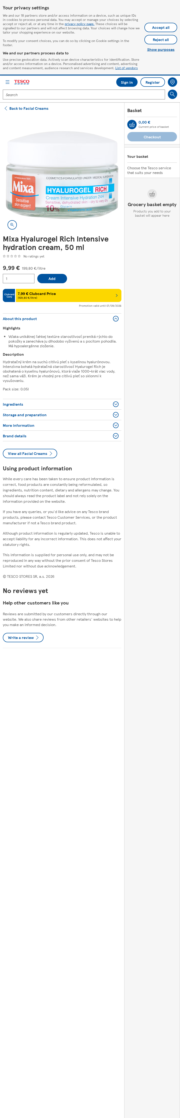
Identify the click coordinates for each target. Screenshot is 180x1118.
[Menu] (7, 82)
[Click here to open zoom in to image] (12, 225)
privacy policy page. (79, 23)
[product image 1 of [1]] (62, 175)
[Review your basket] (132, 124)
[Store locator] (172, 82)
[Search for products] (172, 94)
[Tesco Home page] (22, 82)
